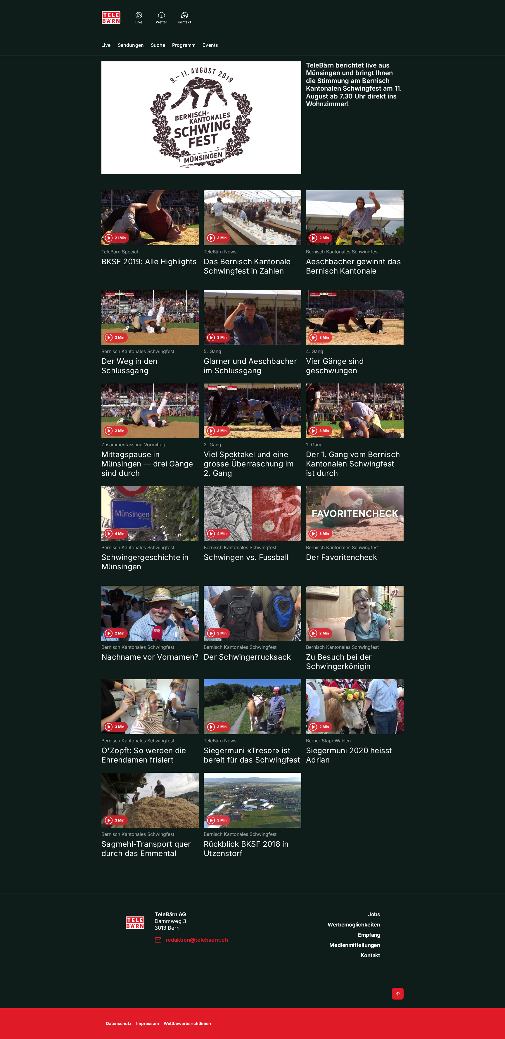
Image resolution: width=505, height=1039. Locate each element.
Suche (158, 45)
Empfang (369, 935)
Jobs (374, 914)
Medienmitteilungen (354, 945)
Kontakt (370, 955)
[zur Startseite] (111, 18)
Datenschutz (119, 1023)
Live (106, 45)
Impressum (147, 1023)
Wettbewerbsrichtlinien (187, 1023)
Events (210, 45)
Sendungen (131, 45)
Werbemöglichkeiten (354, 925)
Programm (184, 45)
